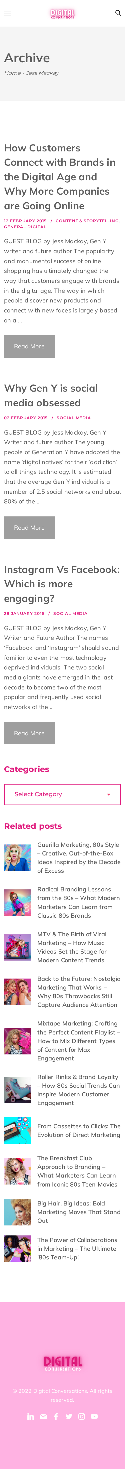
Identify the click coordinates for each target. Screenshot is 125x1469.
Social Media (74, 417)
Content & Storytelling (87, 220)
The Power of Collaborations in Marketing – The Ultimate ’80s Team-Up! (77, 1248)
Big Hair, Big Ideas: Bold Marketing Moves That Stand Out (79, 1211)
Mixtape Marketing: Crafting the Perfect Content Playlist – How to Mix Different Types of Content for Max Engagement (78, 1040)
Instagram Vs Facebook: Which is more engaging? (62, 584)
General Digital (25, 226)
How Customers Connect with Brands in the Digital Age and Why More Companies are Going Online (60, 176)
